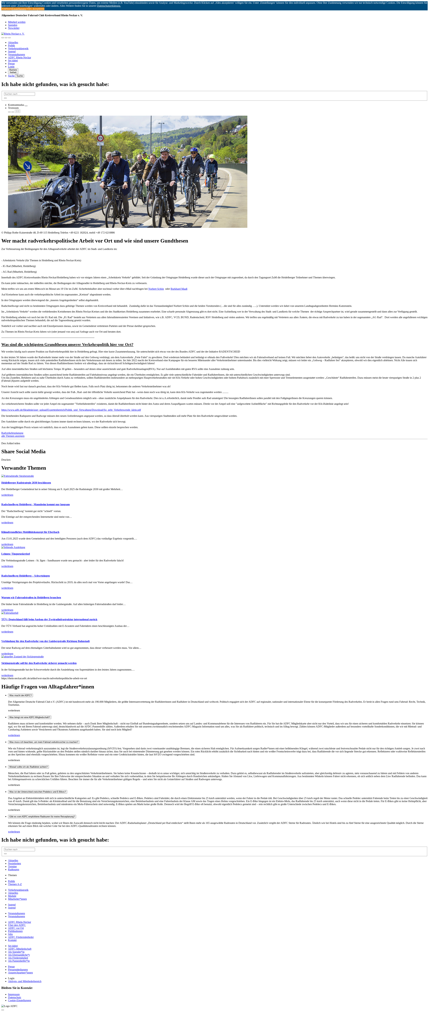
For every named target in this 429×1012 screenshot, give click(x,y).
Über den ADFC (17, 925)
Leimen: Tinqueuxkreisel (15, 553)
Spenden (12, 25)
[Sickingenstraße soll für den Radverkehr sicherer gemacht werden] (22, 656)
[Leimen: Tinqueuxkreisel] (13, 547)
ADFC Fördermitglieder (21, 937)
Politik (11, 45)
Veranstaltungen (16, 54)
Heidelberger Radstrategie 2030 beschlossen (26, 482)
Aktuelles (13, 42)
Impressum (14, 994)
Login (11, 66)
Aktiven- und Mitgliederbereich (24, 981)
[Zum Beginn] (2, 1009)
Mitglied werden (16, 22)
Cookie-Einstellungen (19, 1000)
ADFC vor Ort (16, 928)
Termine (12, 866)
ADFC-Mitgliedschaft (19, 948)
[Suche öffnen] (6, 37)
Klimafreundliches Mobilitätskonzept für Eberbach (30, 532)
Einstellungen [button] (19, 8)
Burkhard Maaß (179, 288)
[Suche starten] (5, 98)
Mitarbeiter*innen (17, 899)
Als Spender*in (16, 951)
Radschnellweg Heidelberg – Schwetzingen (25, 575)
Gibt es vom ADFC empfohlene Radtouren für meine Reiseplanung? (42, 816)
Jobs (10, 934)
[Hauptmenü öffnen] (9, 37)
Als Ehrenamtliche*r (19, 954)
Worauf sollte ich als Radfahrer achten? (28, 767)
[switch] (26, 105)
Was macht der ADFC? (20, 695)
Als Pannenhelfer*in (19, 960)
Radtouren (13, 869)
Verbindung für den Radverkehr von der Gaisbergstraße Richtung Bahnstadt (45, 641)
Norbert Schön (156, 288)
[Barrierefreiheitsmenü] (2, 37)
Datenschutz (14, 997)
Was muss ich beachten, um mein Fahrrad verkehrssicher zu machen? (43, 742)
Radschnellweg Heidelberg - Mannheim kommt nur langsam (35, 504)
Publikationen (15, 931)
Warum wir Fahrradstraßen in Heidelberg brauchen (31, 597)
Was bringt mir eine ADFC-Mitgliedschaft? (29, 717)
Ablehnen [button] (6, 8)
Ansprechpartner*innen (20, 972)
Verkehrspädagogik (18, 48)
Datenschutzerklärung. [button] (109, 5)
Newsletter (13, 28)
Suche (11, 75)
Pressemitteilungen (18, 969)
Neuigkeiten (14, 863)
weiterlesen (14, 735)
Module (12, 895)
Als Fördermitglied (18, 957)
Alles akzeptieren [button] (35, 8)
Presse (11, 63)
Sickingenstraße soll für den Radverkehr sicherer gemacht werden (39, 663)
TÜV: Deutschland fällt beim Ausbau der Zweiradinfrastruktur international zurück (49, 619)
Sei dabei (13, 60)
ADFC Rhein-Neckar (19, 57)
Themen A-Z (15, 884)
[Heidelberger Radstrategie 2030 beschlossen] (17, 476)
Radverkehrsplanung (12, 433)
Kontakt (12, 940)
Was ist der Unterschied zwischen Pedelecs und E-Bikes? (37, 792)
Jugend (12, 51)
